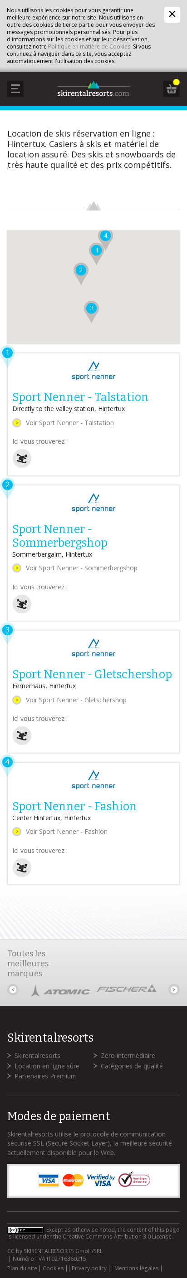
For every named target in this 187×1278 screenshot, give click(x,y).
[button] (81, 274)
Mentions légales (136, 1268)
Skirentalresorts (37, 1055)
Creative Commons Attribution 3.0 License (117, 1236)
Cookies (53, 1268)
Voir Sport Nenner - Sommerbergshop (82, 567)
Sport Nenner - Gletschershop (92, 674)
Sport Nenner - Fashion (74, 806)
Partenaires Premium (46, 1076)
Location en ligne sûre (47, 1066)
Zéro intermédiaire (128, 1055)
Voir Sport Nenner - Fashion (67, 831)
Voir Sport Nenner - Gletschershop (76, 699)
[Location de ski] (22, 465)
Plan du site (22, 1268)
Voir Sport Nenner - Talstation (70, 422)
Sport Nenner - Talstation (80, 397)
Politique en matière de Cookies (89, 46)
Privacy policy (89, 1268)
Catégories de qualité (132, 1066)
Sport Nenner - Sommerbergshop (60, 536)
